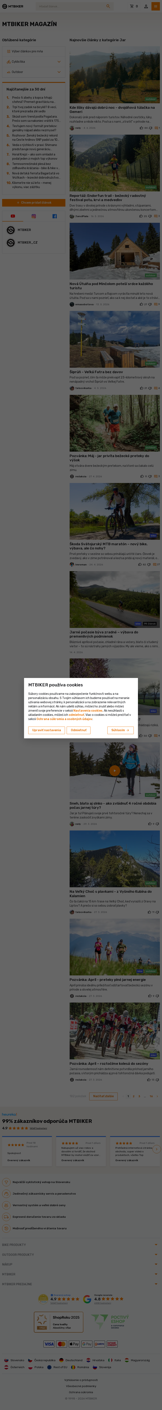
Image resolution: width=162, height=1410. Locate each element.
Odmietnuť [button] (78, 730)
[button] (76, 715)
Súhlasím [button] (120, 730)
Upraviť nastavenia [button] (46, 730)
